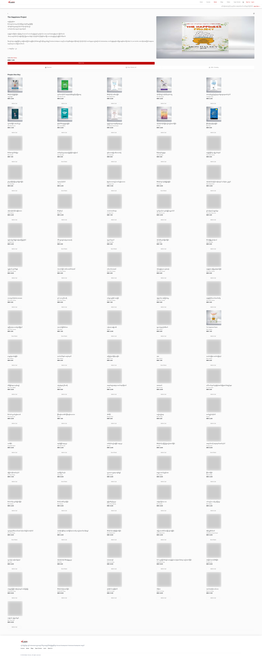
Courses (208, 2)
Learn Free (256, 6)
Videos (228, 2)
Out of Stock (64, 162)
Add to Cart (81, 63)
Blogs (222, 2)
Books (215, 2)
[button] (32, 89)
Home (201, 2)
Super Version (237, 2)
